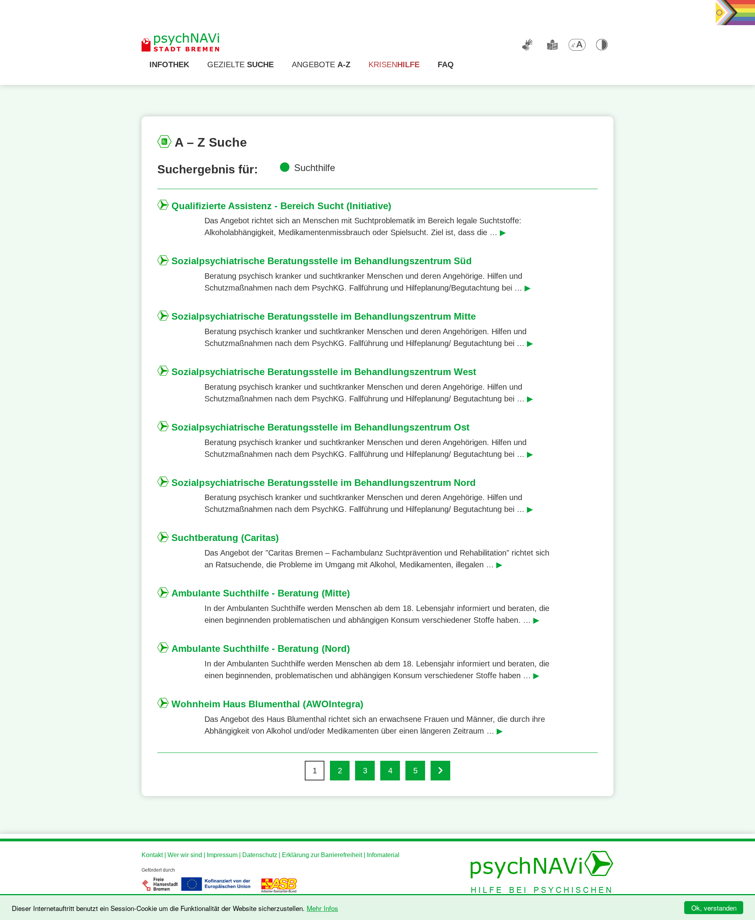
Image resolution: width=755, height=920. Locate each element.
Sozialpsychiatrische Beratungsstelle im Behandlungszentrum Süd (321, 261)
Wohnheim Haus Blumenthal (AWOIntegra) (267, 704)
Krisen (394, 64)
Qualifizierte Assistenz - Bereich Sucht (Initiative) (281, 206)
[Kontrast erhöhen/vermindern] (601, 45)
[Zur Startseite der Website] (181, 43)
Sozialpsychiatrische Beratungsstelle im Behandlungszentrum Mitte (323, 316)
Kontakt (152, 855)
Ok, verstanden (714, 908)
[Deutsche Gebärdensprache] (527, 45)
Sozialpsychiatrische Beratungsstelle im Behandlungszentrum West (323, 371)
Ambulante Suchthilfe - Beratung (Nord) (260, 648)
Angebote (321, 64)
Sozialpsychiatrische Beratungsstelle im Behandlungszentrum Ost (320, 427)
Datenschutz (259, 855)
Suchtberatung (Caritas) (225, 537)
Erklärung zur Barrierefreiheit (322, 855)
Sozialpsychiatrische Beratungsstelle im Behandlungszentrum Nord (323, 482)
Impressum (222, 855)
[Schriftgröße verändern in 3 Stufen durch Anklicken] (577, 45)
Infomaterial (383, 855)
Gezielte (240, 64)
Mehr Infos (322, 908)
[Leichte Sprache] (552, 45)
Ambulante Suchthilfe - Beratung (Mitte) (260, 593)
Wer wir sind (185, 855)
